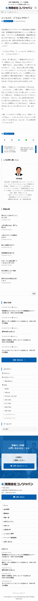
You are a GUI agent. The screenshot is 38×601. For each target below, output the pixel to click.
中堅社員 (7, 392)
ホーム (6, 505)
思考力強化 (8, 400)
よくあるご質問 (9, 534)
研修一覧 (6, 517)
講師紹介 (6, 513)
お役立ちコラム (8, 21)
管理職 (7, 389)
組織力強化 (8, 407)
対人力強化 (8, 403)
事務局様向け (9, 381)
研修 (5, 385)
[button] (4, 140)
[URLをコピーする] (33, 140)
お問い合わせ (8, 542)
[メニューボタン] (35, 7)
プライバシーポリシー (19, 593)
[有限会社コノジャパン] (19, 7)
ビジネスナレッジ (10, 414)
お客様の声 (7, 529)
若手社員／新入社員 (11, 396)
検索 (34, 293)
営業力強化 (8, 410)
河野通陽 (19, 178)
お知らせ (7, 373)
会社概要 (6, 509)
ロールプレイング (10, 418)
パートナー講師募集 (10, 538)
